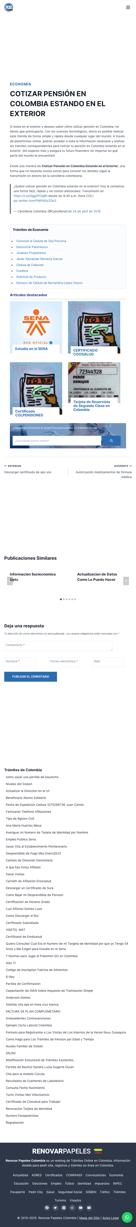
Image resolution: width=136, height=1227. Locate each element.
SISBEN (91, 1192)
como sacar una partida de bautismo (32, 777)
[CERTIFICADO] (94, 328)
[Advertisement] (68, 45)
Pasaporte (17, 1192)
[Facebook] (47, 1208)
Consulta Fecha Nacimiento (25, 1088)
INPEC (117, 1183)
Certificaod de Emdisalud (24, 936)
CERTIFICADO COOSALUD (85, 352)
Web (97, 661)
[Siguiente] (126, 581)
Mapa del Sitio (89, 1218)
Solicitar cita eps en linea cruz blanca (32, 1004)
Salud (50, 1192)
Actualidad (20, 1175)
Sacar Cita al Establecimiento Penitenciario (36, 846)
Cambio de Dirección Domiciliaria (29, 860)
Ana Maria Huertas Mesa (23, 825)
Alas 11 (11, 963)
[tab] (61, 599)
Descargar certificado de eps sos (27, 469)
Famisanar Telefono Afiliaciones (28, 811)
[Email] (89, 1208)
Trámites (119, 1192)
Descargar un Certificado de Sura (29, 888)
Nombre (13, 661)
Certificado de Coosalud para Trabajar (33, 1101)
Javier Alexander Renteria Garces (39, 259)
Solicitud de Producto (31, 277)
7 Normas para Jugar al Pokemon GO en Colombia (42, 956)
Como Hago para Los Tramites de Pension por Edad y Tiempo (50, 1039)
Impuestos (102, 1183)
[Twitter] (55, 1208)
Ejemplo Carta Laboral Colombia (29, 1025)
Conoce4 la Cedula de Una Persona (41, 241)
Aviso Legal (111, 1218)
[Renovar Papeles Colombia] (8, 7)
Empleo (56, 1183)
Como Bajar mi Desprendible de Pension (34, 895)
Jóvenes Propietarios (31, 253)
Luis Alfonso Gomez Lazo (24, 909)
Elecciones (39, 1183)
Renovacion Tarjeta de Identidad (29, 1109)
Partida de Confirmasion (23, 984)
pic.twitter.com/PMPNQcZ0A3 (35, 200)
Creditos (22, 271)
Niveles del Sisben (19, 784)
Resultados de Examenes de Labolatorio (35, 1081)
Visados (75, 1200)
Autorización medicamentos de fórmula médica (104, 472)
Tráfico (105, 1192)
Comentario (15, 645)
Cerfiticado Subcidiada (22, 923)
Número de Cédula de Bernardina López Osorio (49, 283)
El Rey (10, 977)
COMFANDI (74, 1175)
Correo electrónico (64, 661)
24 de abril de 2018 (86, 211)
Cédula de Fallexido (30, 265)
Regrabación (15, 1122)
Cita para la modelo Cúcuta (25, 1074)
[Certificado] (36, 389)
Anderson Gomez (18, 997)
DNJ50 (11, 1053)
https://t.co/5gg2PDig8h (30, 196)
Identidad (84, 1183)
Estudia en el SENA (31, 349)
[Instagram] (64, 1208)
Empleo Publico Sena (21, 839)
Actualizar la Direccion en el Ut (27, 791)
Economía (20, 84)
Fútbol (69, 1183)
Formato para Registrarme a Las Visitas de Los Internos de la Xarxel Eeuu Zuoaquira (66, 1032)
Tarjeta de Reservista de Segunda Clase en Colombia (91, 406)
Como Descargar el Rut (22, 915)
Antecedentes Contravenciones (28, 1018)
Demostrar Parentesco (32, 247)
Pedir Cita (36, 1192)
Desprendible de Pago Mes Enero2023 (33, 853)
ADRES (37, 1175)
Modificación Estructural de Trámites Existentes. (40, 1060)
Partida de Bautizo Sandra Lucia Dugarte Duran (40, 1067)
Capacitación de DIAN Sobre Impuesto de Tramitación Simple (49, 990)
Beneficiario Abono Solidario (26, 798)
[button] (127, 1217)
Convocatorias (96, 1175)
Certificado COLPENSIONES (29, 413)
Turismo (60, 1200)
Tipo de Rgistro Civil (20, 818)
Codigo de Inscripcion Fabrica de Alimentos (37, 970)
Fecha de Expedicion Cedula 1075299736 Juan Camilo (45, 805)
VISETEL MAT (15, 930)
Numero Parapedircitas (22, 1115)
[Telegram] (72, 1208)
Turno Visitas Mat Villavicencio (27, 1094)
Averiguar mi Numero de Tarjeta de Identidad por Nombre (47, 832)
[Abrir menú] (128, 7)
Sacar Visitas (15, 874)
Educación (21, 1183)
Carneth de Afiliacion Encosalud (28, 881)
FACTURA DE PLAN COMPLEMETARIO (33, 1011)
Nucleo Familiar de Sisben (24, 1046)
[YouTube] (81, 1208)
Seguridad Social (70, 1192)
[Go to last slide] (10, 581)
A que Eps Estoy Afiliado (23, 867)
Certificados (54, 1175)
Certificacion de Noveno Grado (28, 902)
